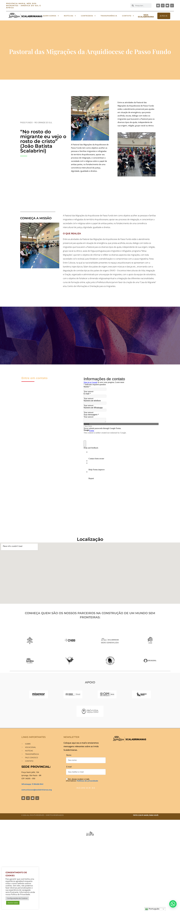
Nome (68, 755)
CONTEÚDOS (87, 16)
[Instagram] (163, 5)
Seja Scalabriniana (146, 16)
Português (153, 909)
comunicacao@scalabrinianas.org (36, 790)
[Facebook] (158, 5)
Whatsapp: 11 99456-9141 (32, 784)
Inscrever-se (85, 787)
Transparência (109, 16)
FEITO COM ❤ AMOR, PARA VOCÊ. (146, 815)
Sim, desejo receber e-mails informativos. (82, 780)
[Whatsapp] (172, 5)
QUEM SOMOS (49, 16)
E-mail (69, 767)
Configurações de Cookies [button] (17, 898)
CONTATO (126, 16)
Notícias (68, 16)
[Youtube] (167, 5)
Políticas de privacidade (87, 781)
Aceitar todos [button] (13, 903)
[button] (173, 904)
